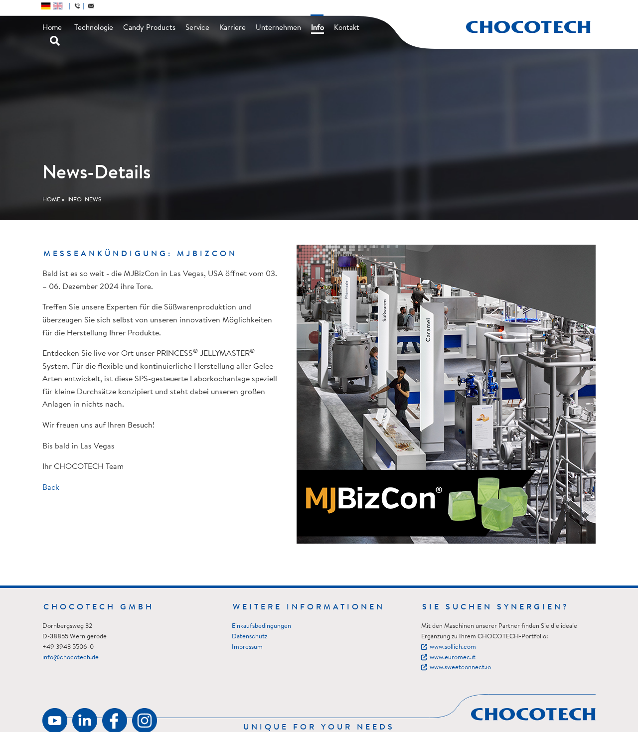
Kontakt (346, 28)
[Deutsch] (46, 6)
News (93, 200)
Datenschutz (249, 636)
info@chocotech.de (70, 657)
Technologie (93, 28)
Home (52, 28)
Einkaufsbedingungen (261, 626)
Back (50, 488)
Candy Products (149, 28)
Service (197, 28)
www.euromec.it (453, 657)
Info (317, 28)
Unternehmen (278, 28)
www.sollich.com (453, 647)
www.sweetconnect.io (460, 667)
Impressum (247, 647)
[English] (58, 6)
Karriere (232, 28)
